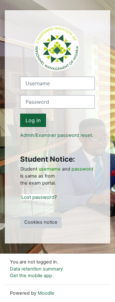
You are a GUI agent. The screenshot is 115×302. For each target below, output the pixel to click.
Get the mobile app (31, 275)
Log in (33, 120)
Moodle (46, 293)
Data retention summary (36, 269)
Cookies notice (40, 222)
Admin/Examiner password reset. (56, 135)
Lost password (37, 197)
